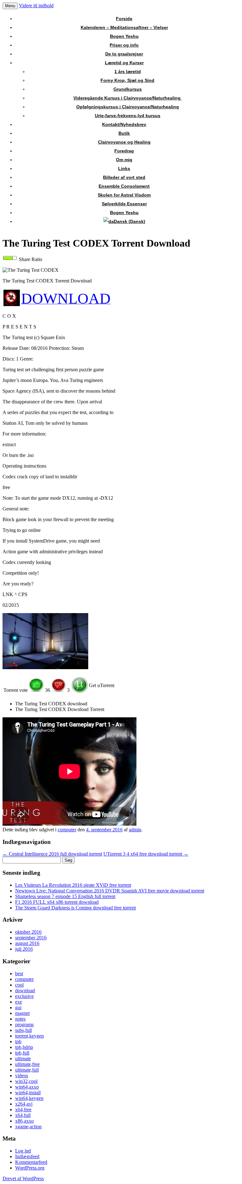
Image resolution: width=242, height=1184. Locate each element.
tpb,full (22, 1053)
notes (20, 1019)
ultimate (23, 1058)
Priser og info (124, 45)
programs (24, 1024)
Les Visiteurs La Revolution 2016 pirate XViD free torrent (73, 885)
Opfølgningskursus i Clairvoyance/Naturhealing (127, 106)
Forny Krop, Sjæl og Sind (127, 80)
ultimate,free (27, 1064)
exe (18, 1002)
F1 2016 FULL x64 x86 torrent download (57, 902)
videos (21, 1075)
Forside (124, 18)
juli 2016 (24, 949)
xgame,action (28, 1126)
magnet (22, 1013)
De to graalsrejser (124, 53)
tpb (18, 1041)
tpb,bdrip (24, 1047)
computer (67, 829)
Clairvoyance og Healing (124, 142)
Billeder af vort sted (124, 177)
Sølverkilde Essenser (124, 203)
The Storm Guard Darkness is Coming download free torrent (75, 907)
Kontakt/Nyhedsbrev (124, 124)
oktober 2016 (28, 932)
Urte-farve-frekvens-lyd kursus (127, 115)
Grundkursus (127, 89)
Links (124, 168)
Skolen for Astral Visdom (124, 194)
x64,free (23, 1109)
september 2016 (31, 937)
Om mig (124, 159)
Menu (10, 5)
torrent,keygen (29, 1036)
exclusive (24, 996)
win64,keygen (29, 1098)
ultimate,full (27, 1070)
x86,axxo (24, 1121)
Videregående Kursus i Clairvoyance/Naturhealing (127, 97)
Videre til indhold (36, 5)
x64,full (23, 1115)
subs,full (23, 1030)
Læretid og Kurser (124, 62)
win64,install (28, 1092)
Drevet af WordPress (23, 1178)
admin (135, 829)
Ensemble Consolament (124, 186)
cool (19, 985)
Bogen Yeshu (124, 36)
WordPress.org (29, 1167)
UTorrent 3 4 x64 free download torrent (145, 854)
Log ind (23, 1150)
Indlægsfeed (27, 1156)
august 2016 (27, 943)
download (25, 990)
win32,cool (26, 1081)
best (19, 973)
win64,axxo (27, 1087)
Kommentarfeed (31, 1162)
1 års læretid (127, 71)
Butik (124, 133)
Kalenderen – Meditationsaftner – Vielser (124, 27)
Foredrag (124, 150)
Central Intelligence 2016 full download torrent (52, 854)
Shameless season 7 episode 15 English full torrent (65, 896)
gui (18, 1007)
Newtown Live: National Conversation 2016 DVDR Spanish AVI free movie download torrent (109, 890)
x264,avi (23, 1104)
